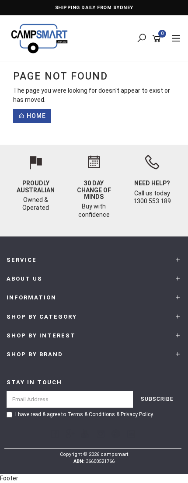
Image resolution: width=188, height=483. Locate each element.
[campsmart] (42, 38)
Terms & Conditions (91, 414)
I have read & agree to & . (84, 414)
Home (35, 115)
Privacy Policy (137, 414)
